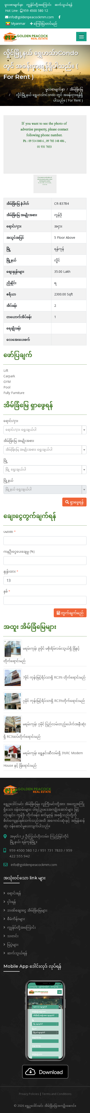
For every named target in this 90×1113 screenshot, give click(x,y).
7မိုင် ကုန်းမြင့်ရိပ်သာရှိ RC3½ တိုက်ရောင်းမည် (54, 677)
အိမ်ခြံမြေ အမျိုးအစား (18, 440)
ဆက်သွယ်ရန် (63, 5)
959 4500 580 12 (35, 10)
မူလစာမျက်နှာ (14, 5)
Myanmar (17, 23)
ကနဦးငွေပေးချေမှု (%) (19, 551)
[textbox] (43, 429)
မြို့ (5, 460)
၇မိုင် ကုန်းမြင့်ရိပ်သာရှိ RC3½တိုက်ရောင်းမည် (53, 700)
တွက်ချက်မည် (72, 612)
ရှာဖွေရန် (76, 502)
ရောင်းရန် (14, 893)
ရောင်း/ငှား (10, 421)
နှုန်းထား (9, 571)
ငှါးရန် (11, 901)
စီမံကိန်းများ (16, 918)
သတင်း (12, 935)
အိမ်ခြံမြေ (76, 89)
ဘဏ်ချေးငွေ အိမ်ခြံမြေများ (27, 910)
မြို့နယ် (8, 480)
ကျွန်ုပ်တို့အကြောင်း (38, 5)
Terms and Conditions (56, 1094)
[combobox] (45, 429)
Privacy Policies (29, 1094)
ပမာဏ (8, 531)
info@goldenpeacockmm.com (31, 17)
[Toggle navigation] (81, 36)
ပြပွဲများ (12, 944)
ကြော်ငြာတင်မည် (45, 23)
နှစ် (5, 591)
